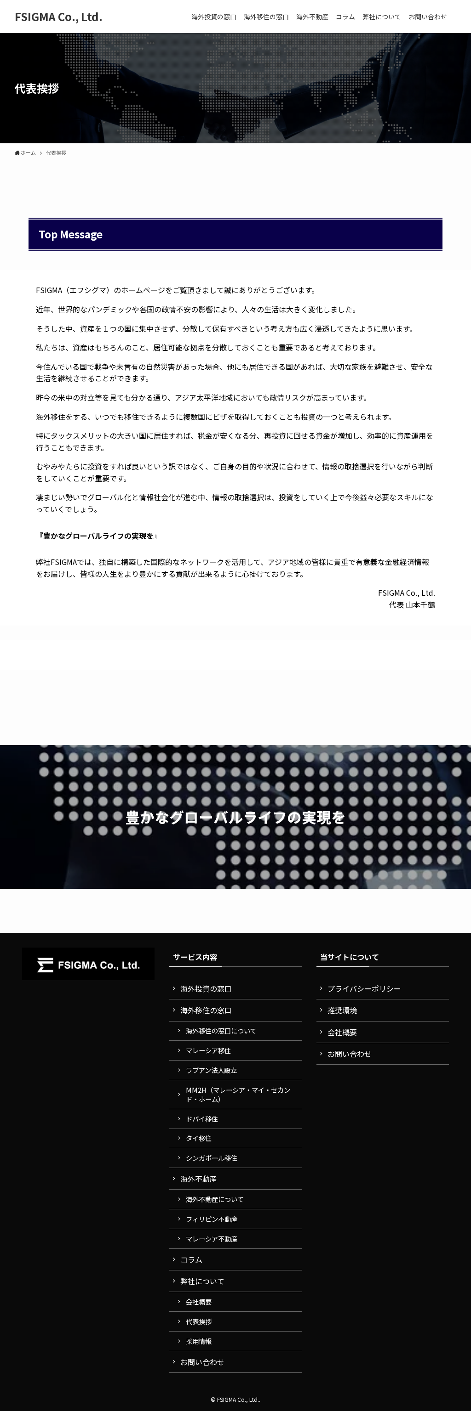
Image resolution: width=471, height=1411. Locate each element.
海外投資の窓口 (206, 988)
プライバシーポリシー (364, 988)
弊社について (202, 1281)
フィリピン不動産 (211, 1219)
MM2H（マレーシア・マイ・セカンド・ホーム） (238, 1094)
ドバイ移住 (202, 1118)
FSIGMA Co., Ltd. (59, 16)
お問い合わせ (202, 1361)
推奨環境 (342, 1010)
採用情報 (199, 1341)
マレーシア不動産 (211, 1238)
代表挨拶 (199, 1321)
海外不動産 (198, 1178)
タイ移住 (199, 1138)
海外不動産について (215, 1199)
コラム (191, 1259)
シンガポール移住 (211, 1158)
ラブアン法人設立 (211, 1070)
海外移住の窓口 (206, 1010)
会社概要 (199, 1301)
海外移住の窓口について (221, 1030)
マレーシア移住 (208, 1050)
